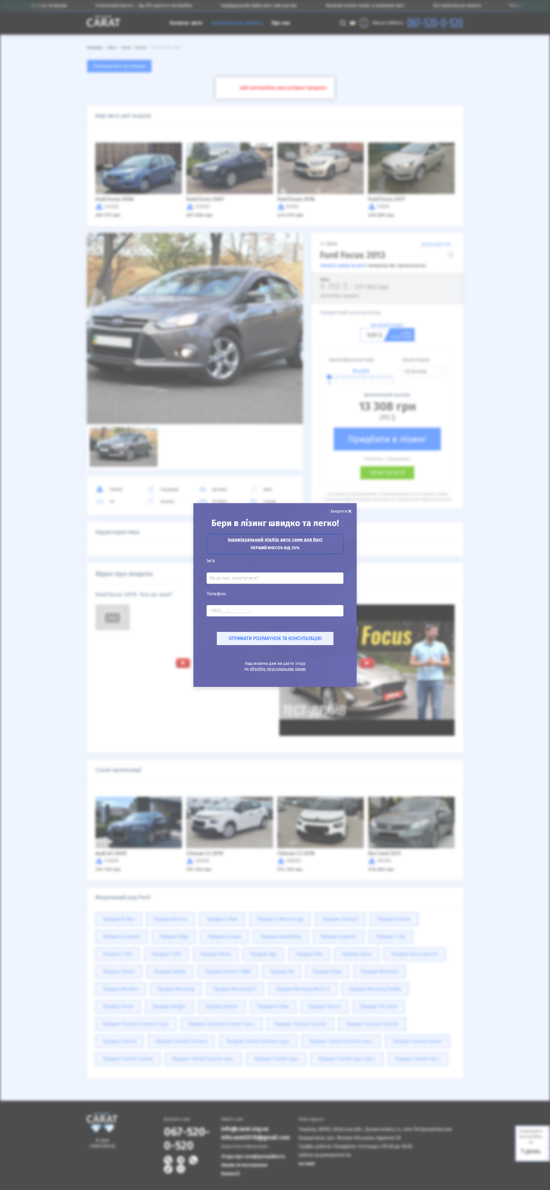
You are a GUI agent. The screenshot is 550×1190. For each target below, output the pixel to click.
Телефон (216, 593)
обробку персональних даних (278, 669)
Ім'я (211, 561)
